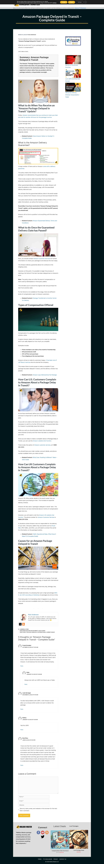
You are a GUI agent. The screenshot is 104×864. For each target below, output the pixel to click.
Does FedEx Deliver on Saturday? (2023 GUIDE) (32, 630)
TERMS (40, 859)
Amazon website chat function (42, 441)
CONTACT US (62, 859)
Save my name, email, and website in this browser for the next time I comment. (38, 809)
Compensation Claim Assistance (60, 850)
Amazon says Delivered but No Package (45, 375)
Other (27, 629)
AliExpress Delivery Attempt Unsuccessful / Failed (72, 95)
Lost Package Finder (79, 850)
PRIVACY (55, 859)
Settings (80, 2)
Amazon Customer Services (42, 258)
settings (54, 2)
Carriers (22, 629)
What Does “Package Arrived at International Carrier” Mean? (37, 632)
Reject (71, 2)
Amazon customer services (42, 445)
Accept (63, 2)
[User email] (23, 624)
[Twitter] (20, 624)
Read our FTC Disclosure (80, 8)
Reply (21, 666)
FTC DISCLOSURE (47, 859)
